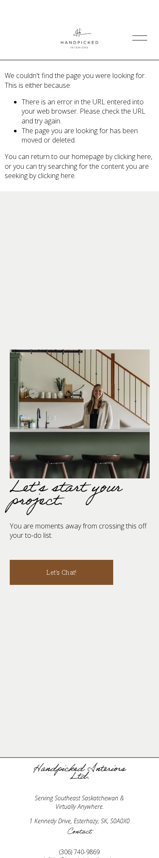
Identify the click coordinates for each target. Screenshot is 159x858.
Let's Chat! (61, 572)
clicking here (132, 156)
